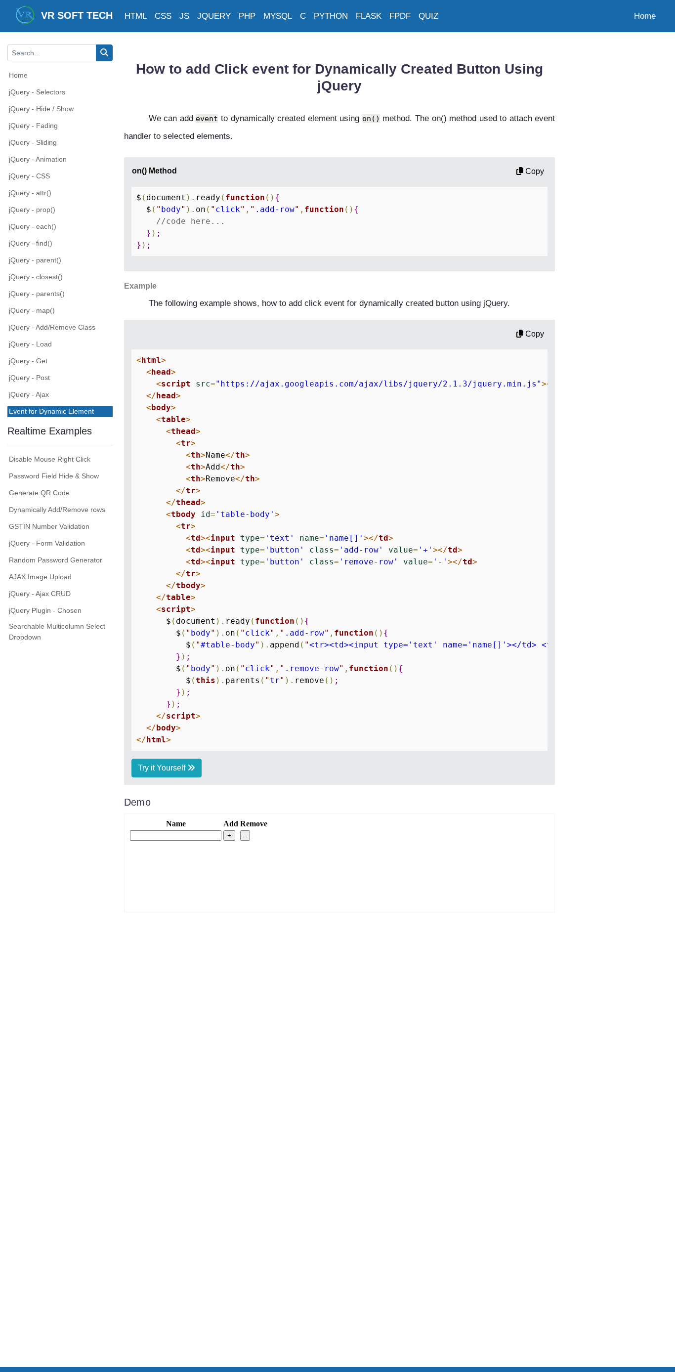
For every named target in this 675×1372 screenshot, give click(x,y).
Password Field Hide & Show (54, 476)
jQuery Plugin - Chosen (45, 610)
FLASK (368, 16)
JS (184, 16)
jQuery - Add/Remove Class (52, 327)
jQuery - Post (29, 378)
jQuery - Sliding (33, 142)
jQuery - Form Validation (47, 543)
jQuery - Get (28, 361)
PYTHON (331, 16)
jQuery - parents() (37, 294)
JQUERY (214, 16)
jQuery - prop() (32, 210)
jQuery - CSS (29, 176)
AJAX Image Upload (40, 577)
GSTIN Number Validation (49, 526)
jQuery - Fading (33, 125)
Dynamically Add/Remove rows (57, 510)
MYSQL (277, 16)
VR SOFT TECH (74, 15)
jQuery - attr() (30, 193)
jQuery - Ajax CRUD (40, 594)
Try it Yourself (162, 768)
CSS (163, 16)
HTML (136, 16)
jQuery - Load (30, 344)
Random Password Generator (55, 560)
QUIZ (428, 16)
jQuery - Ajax (29, 394)
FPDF (400, 16)
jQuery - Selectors (37, 92)
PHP (247, 16)
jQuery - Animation (38, 159)
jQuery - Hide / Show (41, 109)
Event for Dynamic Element (51, 411)
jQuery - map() (32, 310)
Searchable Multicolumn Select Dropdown (57, 631)
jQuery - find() (30, 243)
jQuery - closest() (36, 277)
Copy (533, 171)
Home (645, 16)
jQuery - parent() (35, 260)
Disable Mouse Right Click (49, 459)
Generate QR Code (39, 493)
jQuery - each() (32, 226)
